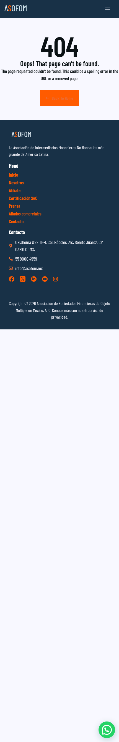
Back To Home (62, 98)
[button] (108, 9)
